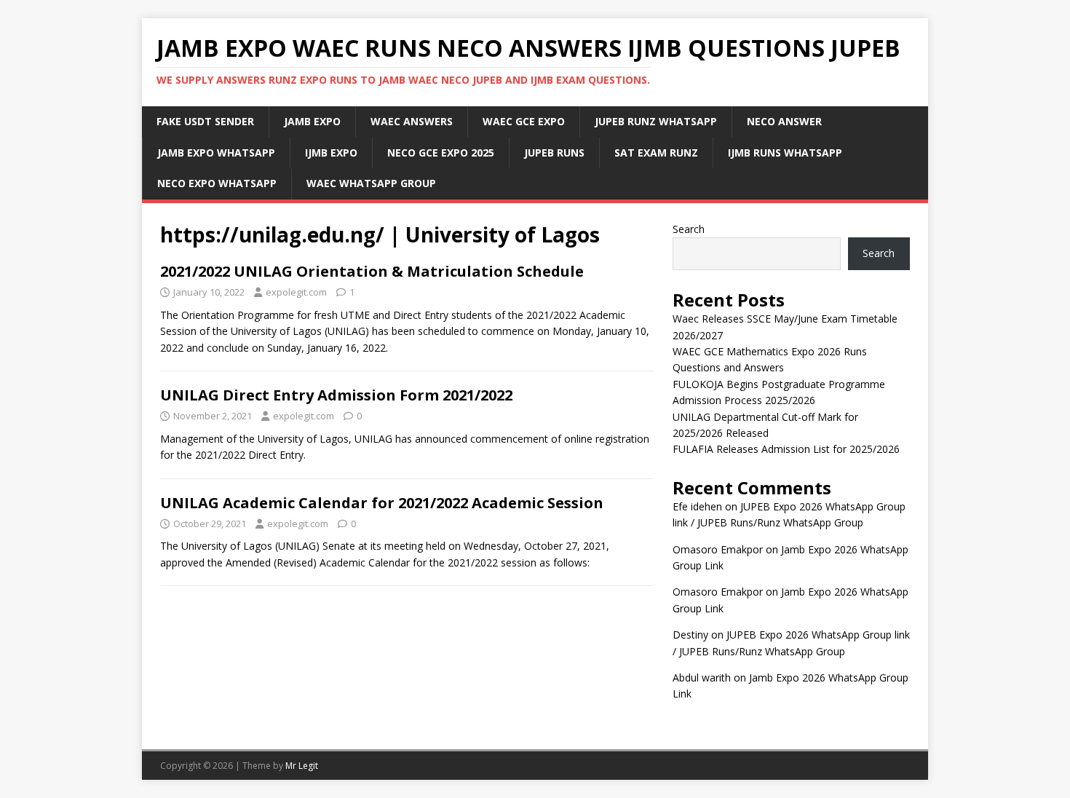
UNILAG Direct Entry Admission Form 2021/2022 (336, 395)
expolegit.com (296, 292)
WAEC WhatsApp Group (371, 183)
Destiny (690, 634)
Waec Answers (411, 121)
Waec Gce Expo (524, 121)
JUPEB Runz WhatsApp (656, 121)
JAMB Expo (312, 121)
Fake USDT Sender (205, 121)
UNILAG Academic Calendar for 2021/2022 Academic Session (381, 503)
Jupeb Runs (554, 152)
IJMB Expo (331, 152)
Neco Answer (784, 121)
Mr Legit (301, 765)
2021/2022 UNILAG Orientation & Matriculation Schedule (372, 271)
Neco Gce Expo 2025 (440, 152)
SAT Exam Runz (656, 152)
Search (689, 229)
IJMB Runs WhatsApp (785, 152)
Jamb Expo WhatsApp (216, 152)
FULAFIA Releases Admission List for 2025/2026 (786, 449)
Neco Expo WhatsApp (217, 183)
